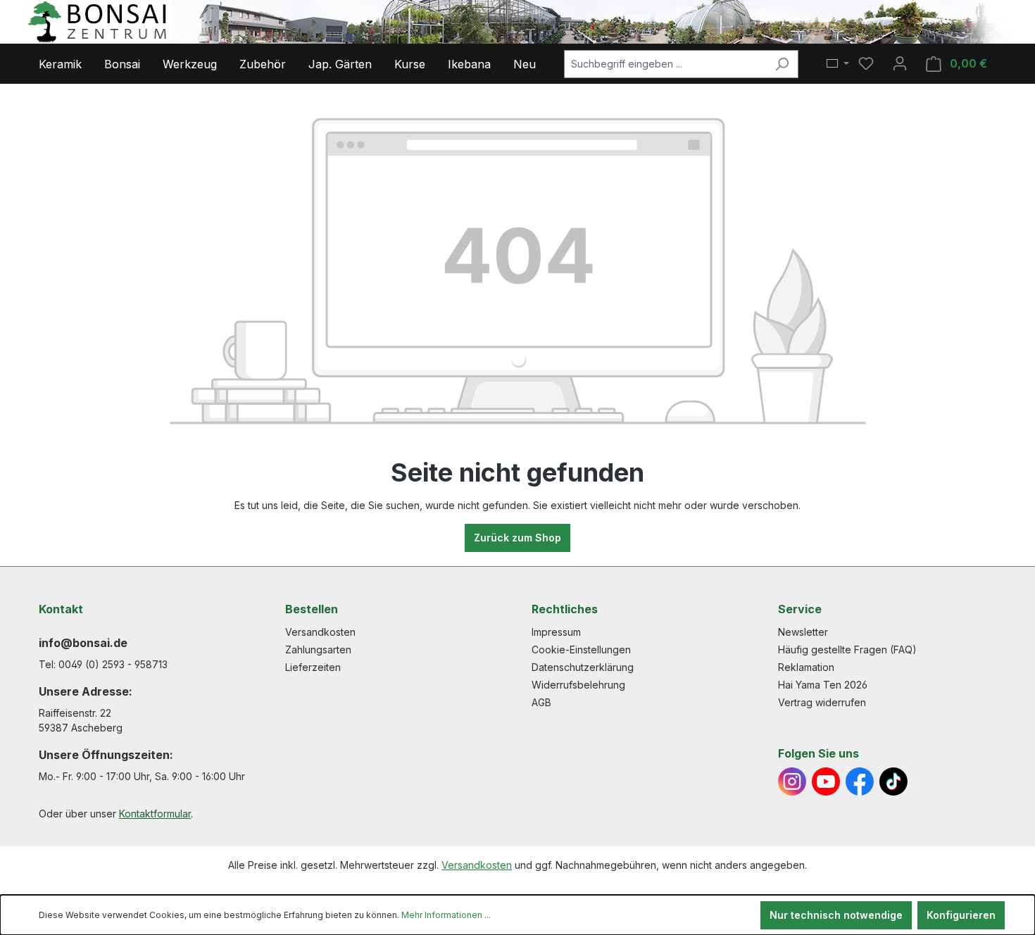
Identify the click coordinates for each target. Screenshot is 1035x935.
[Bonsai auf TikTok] (893, 781)
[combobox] (665, 64)
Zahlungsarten (318, 649)
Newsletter (803, 632)
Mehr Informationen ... (446, 915)
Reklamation (806, 667)
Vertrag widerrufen (822, 702)
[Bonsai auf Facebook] (860, 781)
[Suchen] (781, 64)
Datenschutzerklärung (583, 667)
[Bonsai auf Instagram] (792, 781)
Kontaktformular (155, 814)
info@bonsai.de (83, 643)
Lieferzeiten (313, 667)
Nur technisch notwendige (836, 915)
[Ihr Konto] (900, 63)
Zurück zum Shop (517, 538)
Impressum (556, 632)
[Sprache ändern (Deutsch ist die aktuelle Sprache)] (838, 64)
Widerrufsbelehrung (578, 685)
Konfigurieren (961, 915)
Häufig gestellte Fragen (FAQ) (847, 649)
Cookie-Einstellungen (581, 649)
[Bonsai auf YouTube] (826, 781)
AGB (541, 702)
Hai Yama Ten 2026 (822, 685)
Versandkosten (320, 632)
